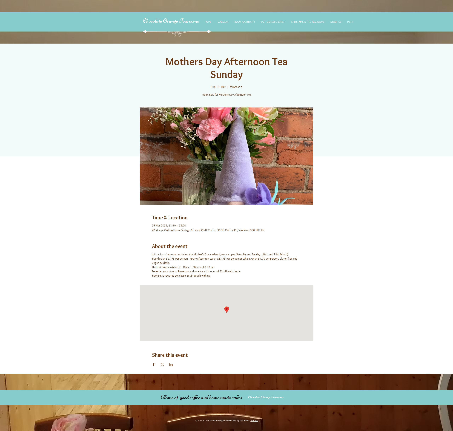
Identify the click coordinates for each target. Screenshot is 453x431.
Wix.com (254, 420)
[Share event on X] (162, 364)
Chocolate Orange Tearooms (171, 20)
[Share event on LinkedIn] (171, 364)
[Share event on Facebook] (153, 364)
